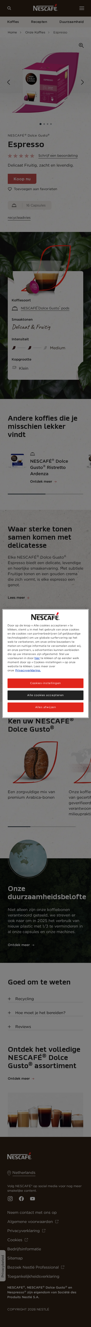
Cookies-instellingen (45, 683)
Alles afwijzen (45, 707)
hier (37, 658)
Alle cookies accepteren (45, 695)
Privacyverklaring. (28, 670)
